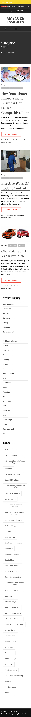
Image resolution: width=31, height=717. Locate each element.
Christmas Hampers (12, 474)
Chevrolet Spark (11, 455)
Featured (5, 87)
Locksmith (20, 624)
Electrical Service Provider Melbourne (15, 514)
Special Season (10, 687)
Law (4, 378)
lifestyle (8, 624)
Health (5, 364)
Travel (5, 424)
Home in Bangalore (12, 571)
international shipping (13, 619)
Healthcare (9, 549)
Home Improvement (16, 87)
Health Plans (9, 560)
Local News (7, 383)
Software (6, 415)
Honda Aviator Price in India (15, 584)
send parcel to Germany (14, 676)
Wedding (6, 434)
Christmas (8, 469)
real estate (9, 647)
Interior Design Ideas (13, 613)
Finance (6, 350)
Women (8, 693)
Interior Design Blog (12, 607)
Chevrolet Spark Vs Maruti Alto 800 (15, 462)
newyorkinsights (6, 142)
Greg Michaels (10, 537)
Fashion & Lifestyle (10, 341)
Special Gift (9, 681)
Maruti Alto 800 (11, 630)
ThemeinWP (22, 714)
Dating (5, 323)
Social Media (7, 410)
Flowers (8, 532)
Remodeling (9, 653)
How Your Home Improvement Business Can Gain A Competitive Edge (15, 103)
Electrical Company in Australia (15, 506)
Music (5, 387)
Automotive (13, 245)
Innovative (9, 596)
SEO (4, 406)
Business (6, 313)
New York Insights (15, 20)
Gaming (6, 360)
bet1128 (7, 450)
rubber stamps (10, 659)
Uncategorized (8, 429)
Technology (7, 420)
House (7, 590)
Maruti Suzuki (10, 636)
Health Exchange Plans (13, 554)
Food (4, 355)
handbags (8, 543)
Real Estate (7, 401)
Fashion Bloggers (11, 526)
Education (6, 327)
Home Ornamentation (13, 577)
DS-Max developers (12, 493)
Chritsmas (7, 318)
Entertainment (8, 332)
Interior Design (8, 373)
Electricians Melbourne (13, 520)
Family (5, 337)
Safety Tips (9, 664)
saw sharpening (11, 670)
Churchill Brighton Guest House (15, 487)
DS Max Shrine (10, 499)
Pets (4, 397)
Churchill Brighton (12, 480)
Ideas (16, 590)
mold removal (10, 642)
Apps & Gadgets (8, 304)
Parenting (6, 392)
